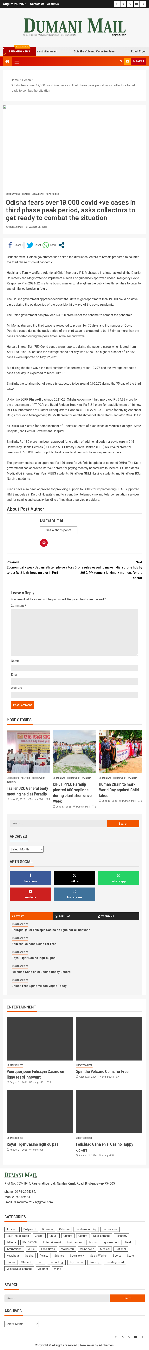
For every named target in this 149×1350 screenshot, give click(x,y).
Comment (18, 606)
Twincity (11, 782)
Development (101, 1235)
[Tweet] (34, 245)
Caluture (64, 1229)
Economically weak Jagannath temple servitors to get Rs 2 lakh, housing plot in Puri (40, 567)
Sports (117, 1255)
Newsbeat (13, 1255)
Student (26, 1262)
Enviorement (75, 1242)
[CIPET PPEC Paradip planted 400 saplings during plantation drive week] (74, 751)
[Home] (7, 61)
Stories (11, 1262)
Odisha (29, 1255)
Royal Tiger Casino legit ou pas (33, 957)
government (111, 1242)
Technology (56, 1262)
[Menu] (16, 61)
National (121, 1249)
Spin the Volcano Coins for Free (84, 51)
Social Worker (98, 1255)
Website (16, 688)
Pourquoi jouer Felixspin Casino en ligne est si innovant (51, 930)
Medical (105, 1249)
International (14, 1249)
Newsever (87, 1345)
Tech (40, 1262)
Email (14, 674)
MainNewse (87, 1249)
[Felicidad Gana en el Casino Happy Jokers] (109, 1111)
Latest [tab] (19, 916)
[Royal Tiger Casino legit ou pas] (40, 1111)
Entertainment (52, 1242)
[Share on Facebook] (14, 245)
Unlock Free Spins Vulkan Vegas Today (39, 985)
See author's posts (58, 530)
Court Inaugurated (18, 1235)
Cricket (39, 1235)
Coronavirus (13, 194)
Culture (67, 1235)
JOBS (31, 1249)
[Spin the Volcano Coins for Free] (109, 1039)
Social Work (38, 778)
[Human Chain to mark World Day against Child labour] (120, 751)
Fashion (93, 1242)
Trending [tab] (107, 916)
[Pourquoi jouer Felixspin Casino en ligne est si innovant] (40, 1039)
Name (15, 661)
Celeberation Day (86, 1229)
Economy (121, 1235)
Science (59, 1255)
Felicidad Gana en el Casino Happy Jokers (41, 971)
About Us (53, 3)
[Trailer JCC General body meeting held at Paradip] (28, 751)
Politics (25, 778)
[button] (16, 61)
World (57, 1268)
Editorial (11, 1242)
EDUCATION (30, 1242)
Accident (12, 1229)
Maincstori (67, 1249)
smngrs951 (38, 1082)
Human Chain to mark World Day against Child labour (119, 789)
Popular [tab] (65, 916)
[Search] (121, 61)
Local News (38, 194)
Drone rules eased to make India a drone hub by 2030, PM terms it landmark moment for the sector (108, 570)
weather (43, 1268)
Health (26, 194)
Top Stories (52, 194)
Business (47, 1229)
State (130, 1255)
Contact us (37, 3)
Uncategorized (20, 924)
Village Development (19, 1268)
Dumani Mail (16, 227)
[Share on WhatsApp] (49, 245)
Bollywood (29, 1229)
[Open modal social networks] (61, 245)
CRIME (53, 1235)
